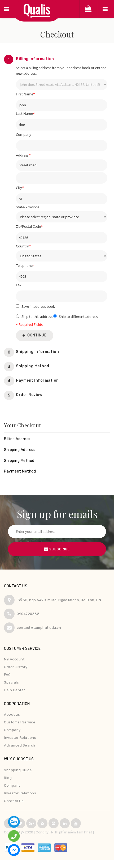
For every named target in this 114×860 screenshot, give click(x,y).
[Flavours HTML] (36, 11)
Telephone (25, 265)
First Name (25, 94)
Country (23, 246)
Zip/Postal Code (29, 226)
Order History (16, 667)
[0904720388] (14, 835)
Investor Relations (20, 738)
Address (23, 155)
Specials (11, 682)
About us (12, 714)
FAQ (7, 675)
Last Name (25, 113)
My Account (14, 659)
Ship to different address (78, 316)
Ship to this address (36, 316)
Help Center (14, 690)
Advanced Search (19, 745)
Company (23, 134)
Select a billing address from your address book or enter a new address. (61, 70)
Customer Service (19, 722)
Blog (8, 778)
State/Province (27, 207)
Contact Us (14, 801)
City (20, 187)
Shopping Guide (18, 770)
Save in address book (38, 306)
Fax (18, 285)
